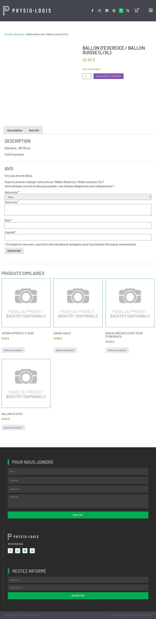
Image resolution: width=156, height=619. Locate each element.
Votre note (12, 192)
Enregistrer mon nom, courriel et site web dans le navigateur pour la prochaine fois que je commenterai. (71, 244)
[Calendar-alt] (121, 10)
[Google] (114, 10)
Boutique (20, 34)
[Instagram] (99, 10)
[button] (127, 10)
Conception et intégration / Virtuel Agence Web (131, 615)
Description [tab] (14, 130)
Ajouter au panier (108, 76)
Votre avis (12, 202)
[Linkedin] (106, 10)
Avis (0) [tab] (34, 130)
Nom (8, 220)
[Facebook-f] (92, 10)
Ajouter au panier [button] (13, 350)
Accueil (8, 34)
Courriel (10, 232)
